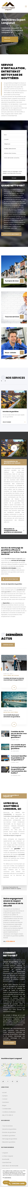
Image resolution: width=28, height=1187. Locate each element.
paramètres (8, 1177)
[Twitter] (3, 1081)
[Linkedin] (17, 1081)
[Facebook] (8, 1081)
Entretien (7, 712)
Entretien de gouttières (11, 411)
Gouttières (7, 675)
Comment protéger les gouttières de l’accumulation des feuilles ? (19, 770)
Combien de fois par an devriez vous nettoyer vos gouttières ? (14, 679)
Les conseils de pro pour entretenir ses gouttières (12, 716)
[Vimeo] (12, 1081)
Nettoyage (15, 675)
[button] (5, 380)
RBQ (4, 941)
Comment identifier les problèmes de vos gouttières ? (19, 758)
